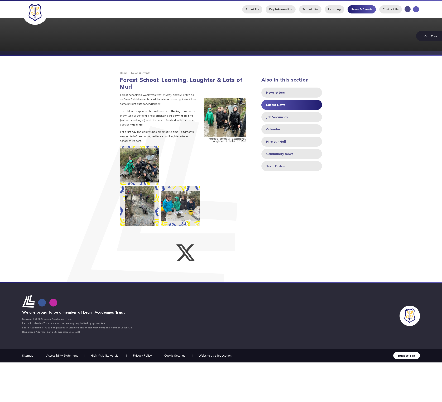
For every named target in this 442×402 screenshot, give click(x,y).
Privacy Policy (142, 355)
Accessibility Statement (62, 355)
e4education (223, 355)
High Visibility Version (105, 355)
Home (123, 73)
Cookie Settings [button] (174, 355)
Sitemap (28, 355)
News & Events (140, 73)
